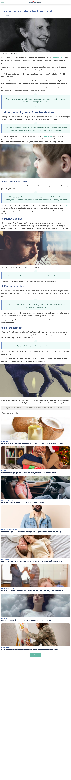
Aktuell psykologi (7, 500)
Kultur (3, 471)
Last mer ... (35, 655)
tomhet (65, 205)
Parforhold (5, 559)
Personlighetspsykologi (9, 530)
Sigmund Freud (58, 57)
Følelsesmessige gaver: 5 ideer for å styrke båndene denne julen (28, 473)
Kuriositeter (5, 648)
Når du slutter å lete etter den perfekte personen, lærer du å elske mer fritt (32, 561)
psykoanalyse (47, 136)
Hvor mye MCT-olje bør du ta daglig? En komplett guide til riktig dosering (32, 443)
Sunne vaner (5, 441)
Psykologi (4, 7)
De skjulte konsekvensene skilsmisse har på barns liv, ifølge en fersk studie (33, 591)
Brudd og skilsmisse (7, 589)
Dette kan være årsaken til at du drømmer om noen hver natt (26, 620)
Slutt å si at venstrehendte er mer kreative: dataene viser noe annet (29, 650)
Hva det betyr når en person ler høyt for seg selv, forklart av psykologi (31, 532)
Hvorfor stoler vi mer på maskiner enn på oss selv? (22, 502)
